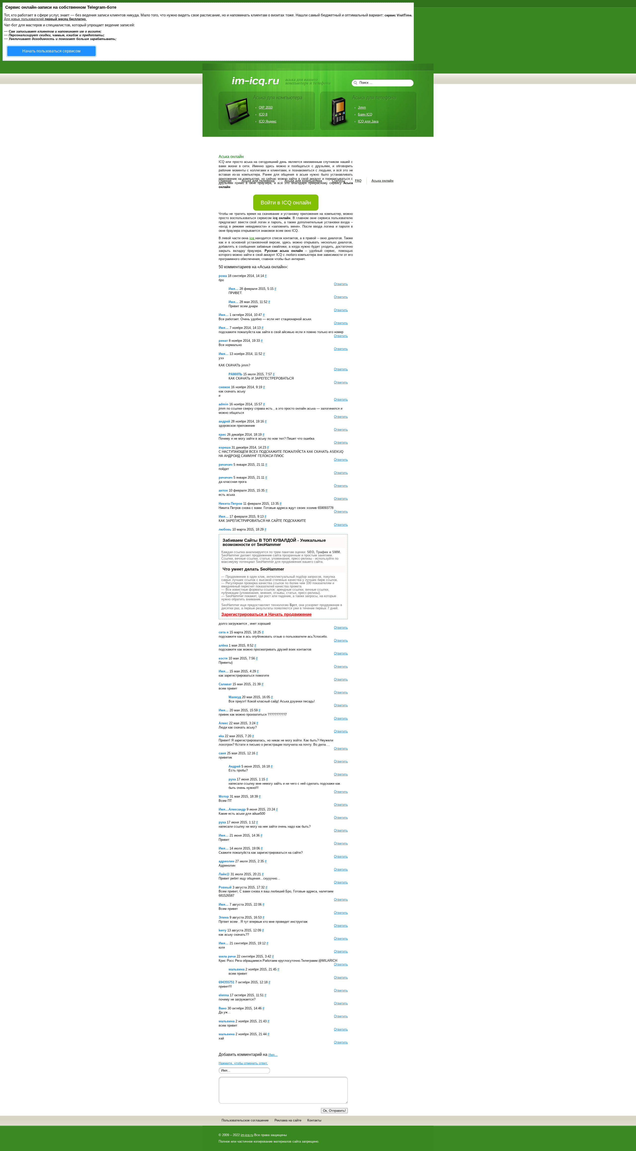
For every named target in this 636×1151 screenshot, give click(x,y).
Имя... (273, 1055)
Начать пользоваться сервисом (51, 51)
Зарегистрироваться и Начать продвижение (266, 614)
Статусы (338, 181)
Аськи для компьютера (303, 181)
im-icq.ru (247, 1135)
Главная (225, 181)
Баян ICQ (365, 114)
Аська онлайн (382, 181)
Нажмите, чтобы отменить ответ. (243, 1063)
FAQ (358, 181)
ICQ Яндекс (268, 121)
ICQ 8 (263, 114)
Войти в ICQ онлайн (286, 202)
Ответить (341, 284)
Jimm (362, 107)
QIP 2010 (266, 107)
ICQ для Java (368, 121)
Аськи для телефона (258, 181)
